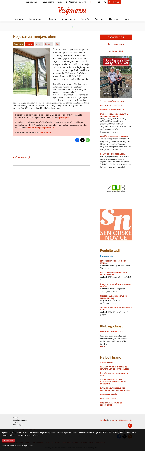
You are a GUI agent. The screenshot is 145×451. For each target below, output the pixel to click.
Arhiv (127, 19)
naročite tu (45, 132)
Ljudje (39, 44)
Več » (102, 346)
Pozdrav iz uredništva (110, 110)
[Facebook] (77, 140)
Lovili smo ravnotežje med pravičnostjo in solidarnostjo (115, 389)
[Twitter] (82, 140)
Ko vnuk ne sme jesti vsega (112, 154)
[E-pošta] (88, 140)
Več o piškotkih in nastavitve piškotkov (17, 445)
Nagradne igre (47, 2)
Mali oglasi (114, 19)
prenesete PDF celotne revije (122, 420)
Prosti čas (85, 19)
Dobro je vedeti (36, 19)
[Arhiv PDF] (130, 425)
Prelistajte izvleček (110, 105)
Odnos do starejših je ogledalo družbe (115, 285)
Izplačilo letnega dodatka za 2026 (114, 374)
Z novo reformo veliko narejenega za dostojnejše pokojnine (113, 381)
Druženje (99, 19)
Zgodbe (52, 19)
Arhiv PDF (117, 51)
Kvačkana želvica (108, 399)
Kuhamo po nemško (109, 394)
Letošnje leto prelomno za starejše (113, 262)
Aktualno (19, 19)
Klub (59, 2)
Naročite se (115, 37)
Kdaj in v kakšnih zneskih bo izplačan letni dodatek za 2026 (114, 368)
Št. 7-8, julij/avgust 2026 (112, 101)
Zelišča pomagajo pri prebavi (114, 136)
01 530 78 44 (117, 44)
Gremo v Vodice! (107, 362)
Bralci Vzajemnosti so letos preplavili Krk (113, 273)
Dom (57, 44)
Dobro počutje (68, 19)
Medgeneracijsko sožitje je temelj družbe (113, 297)
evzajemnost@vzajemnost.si (40, 127)
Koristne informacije (79, 2)
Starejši (48, 44)
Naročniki (103, 420)
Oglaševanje (31, 2)
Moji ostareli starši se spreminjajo (111, 404)
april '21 (29, 44)
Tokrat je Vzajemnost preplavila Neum (116, 309)
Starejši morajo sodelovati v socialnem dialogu (114, 115)
